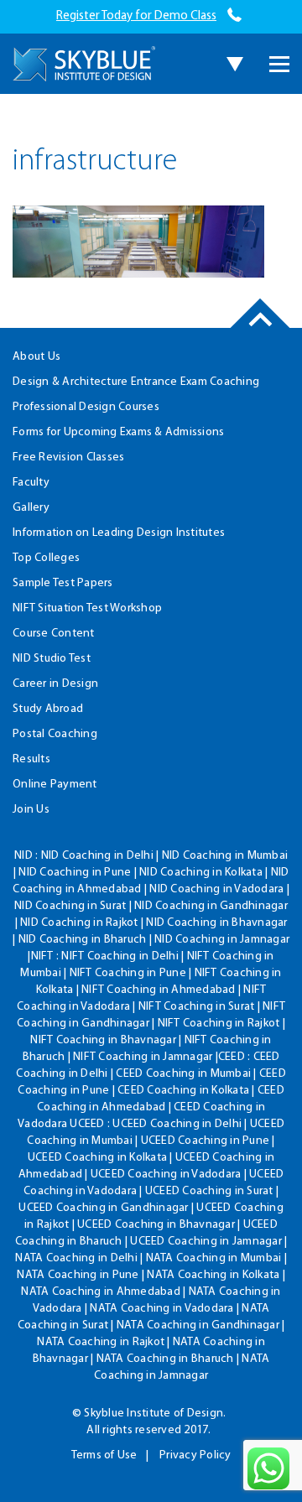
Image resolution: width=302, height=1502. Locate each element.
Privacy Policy (195, 1455)
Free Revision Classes (68, 457)
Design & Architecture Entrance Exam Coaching (136, 382)
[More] (279, 64)
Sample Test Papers (63, 583)
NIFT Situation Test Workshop (87, 608)
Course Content (54, 633)
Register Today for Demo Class (136, 16)
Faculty (31, 482)
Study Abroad (48, 709)
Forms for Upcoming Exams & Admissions (118, 432)
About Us (36, 357)
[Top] (260, 327)
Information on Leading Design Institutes (119, 533)
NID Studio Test (52, 658)
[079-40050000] (234, 16)
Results (31, 759)
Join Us (31, 809)
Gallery (31, 508)
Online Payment (55, 784)
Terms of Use (104, 1455)
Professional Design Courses (86, 407)
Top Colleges (46, 558)
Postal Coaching (55, 734)
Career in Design (55, 684)
